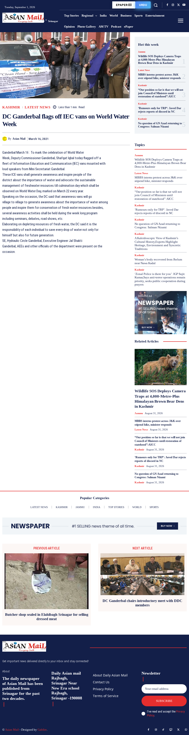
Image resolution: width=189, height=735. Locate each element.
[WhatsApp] (125, 138)
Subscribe (164, 701)
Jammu (141, 52)
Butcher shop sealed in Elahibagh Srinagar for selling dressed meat (46, 617)
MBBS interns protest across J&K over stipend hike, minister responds (159, 76)
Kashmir (11, 107)
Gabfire (42, 729)
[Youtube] (184, 5)
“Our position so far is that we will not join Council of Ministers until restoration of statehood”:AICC (160, 93)
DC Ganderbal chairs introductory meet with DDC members (142, 603)
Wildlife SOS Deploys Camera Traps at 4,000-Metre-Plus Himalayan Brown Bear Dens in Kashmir (159, 60)
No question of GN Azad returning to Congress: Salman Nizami (160, 125)
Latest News (37, 107)
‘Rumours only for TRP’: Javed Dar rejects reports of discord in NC (159, 110)
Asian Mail (18, 138)
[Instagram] (173, 5)
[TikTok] (163, 730)
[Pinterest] (114, 138)
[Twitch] (171, 730)
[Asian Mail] (5, 138)
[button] (156, 5)
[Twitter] (178, 5)
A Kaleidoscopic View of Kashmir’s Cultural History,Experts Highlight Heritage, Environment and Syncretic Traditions (158, 243)
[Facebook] (167, 5)
